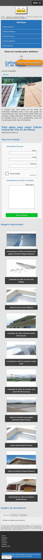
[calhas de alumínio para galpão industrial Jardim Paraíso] (21, 406)
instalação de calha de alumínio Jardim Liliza (21, 362)
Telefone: (33, 164)
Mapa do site (6, 546)
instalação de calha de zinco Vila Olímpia (21, 281)
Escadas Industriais (9, 36)
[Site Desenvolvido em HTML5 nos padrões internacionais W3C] (7, 558)
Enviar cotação (21, 215)
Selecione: (6, 515)
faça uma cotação (29, 62)
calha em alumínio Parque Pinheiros (21, 471)
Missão (4, 540)
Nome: (34, 151)
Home (4, 536)
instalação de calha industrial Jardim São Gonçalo (21, 334)
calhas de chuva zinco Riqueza (21, 307)
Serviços (21, 22)
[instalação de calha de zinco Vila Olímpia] (21, 268)
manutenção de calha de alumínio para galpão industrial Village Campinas (21, 253)
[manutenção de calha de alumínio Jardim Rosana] (21, 485)
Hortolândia (23, 515)
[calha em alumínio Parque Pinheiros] (21, 460)
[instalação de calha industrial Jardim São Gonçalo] (21, 322)
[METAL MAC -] (21, 10)
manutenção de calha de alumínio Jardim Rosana (21, 498)
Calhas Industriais (8, 27)
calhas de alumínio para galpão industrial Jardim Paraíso (21, 418)
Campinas (14, 515)
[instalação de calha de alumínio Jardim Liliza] (21, 350)
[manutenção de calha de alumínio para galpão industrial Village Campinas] (21, 240)
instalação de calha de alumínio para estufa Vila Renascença (21, 390)
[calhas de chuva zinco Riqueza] (21, 296)
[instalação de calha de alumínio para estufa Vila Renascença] (21, 378)
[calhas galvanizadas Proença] (21, 434)
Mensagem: (30, 185)
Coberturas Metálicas (9, 31)
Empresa (4, 538)
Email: (34, 157)
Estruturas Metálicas (9, 41)
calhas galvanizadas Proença (21, 445)
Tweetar (6, 74)
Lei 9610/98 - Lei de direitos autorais (14, 529)
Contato (4, 544)
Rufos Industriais (8, 46)
